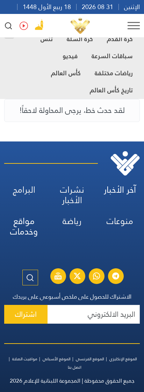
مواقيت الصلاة (24, 359)
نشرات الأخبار (72, 195)
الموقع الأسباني (57, 359)
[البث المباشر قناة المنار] (58, 277)
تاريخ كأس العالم (111, 90)
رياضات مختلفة (114, 73)
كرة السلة (80, 39)
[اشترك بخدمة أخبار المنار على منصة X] (77, 277)
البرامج (24, 190)
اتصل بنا (74, 367)
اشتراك (26, 314)
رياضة (72, 221)
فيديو (70, 56)
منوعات (120, 221)
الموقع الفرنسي (90, 359)
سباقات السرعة (112, 56)
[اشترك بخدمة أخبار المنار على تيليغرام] (115, 277)
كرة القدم (120, 39)
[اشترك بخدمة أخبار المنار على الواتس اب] (96, 277)
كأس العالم (66, 73)
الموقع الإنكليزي (123, 359)
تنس (47, 39)
